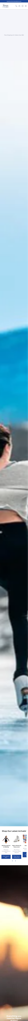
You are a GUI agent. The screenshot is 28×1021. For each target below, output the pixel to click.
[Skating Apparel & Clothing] (6, 838)
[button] (16, 5)
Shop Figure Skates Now (17, 857)
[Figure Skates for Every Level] (16, 838)
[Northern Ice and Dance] (5, 5)
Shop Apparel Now (6, 857)
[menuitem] (16, 5)
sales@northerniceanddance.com (14, 1)
